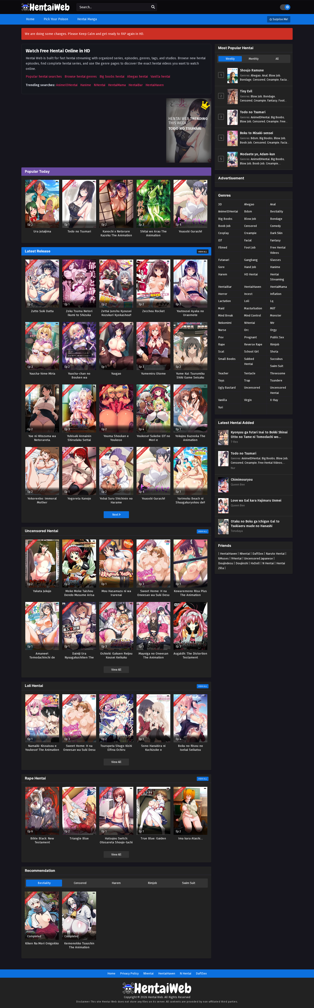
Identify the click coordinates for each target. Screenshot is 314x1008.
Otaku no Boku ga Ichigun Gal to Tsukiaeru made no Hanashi (255, 524)
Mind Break (225, 315)
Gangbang (251, 260)
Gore (221, 267)
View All (202, 252)
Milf (272, 308)
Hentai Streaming (277, 277)
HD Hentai (251, 274)
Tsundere (276, 380)
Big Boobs (277, 117)
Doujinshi (242, 563)
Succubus (276, 359)
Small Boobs (227, 359)
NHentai (99, 85)
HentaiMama (117, 85)
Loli (246, 301)
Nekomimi (224, 323)
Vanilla (222, 400)
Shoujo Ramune (252, 70)
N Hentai (268, 563)
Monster (275, 315)
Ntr (272, 323)
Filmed (222, 247)
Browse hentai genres (81, 77)
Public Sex (277, 337)
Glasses (275, 260)
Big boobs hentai (112, 77)
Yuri (220, 407)
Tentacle (249, 373)
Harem (116, 883)
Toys (221, 380)
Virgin (248, 400)
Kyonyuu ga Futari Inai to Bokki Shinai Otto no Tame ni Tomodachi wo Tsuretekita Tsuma (259, 434)
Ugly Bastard (227, 387)
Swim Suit (188, 883)
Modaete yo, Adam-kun (257, 154)
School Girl (251, 351)
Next (115, 514)
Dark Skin (276, 233)
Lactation (224, 301)
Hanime (85, 85)
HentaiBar (135, 85)
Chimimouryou (242, 480)
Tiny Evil (246, 91)
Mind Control (252, 315)
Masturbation (253, 308)
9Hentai (236, 558)
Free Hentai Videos (277, 250)
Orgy (273, 330)
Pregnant (250, 337)
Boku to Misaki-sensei (256, 133)
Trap (247, 380)
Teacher (223, 373)
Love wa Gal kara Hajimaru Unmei (256, 501)
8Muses (223, 558)
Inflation (275, 294)
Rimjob (152, 883)
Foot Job (250, 247)
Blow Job (274, 75)
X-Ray (274, 400)
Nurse (222, 330)
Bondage (245, 79)
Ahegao (256, 75)
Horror (222, 294)
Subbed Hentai (249, 361)
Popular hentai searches (44, 77)
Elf (220, 240)
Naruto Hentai (275, 553)
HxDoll (255, 563)
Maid (221, 308)
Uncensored (252, 387)
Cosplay (223, 233)
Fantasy (272, 100)
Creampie (273, 79)
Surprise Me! (280, 19)
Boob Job (246, 142)
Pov (220, 337)
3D (220, 204)
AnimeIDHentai (66, 85)
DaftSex (257, 553)
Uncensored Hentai (278, 390)
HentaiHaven (155, 85)
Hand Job (250, 267)
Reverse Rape (253, 344)
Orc (246, 330)
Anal (265, 75)
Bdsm (254, 138)
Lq (271, 301)
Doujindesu (225, 563)
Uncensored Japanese (258, 558)
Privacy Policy (129, 973)
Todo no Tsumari (252, 112)
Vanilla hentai (160, 77)
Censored (80, 883)
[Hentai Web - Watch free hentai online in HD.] (45, 9)
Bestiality (44, 883)
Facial (283, 79)
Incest (248, 294)
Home (111, 973)
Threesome (277, 373)
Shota (274, 351)
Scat (221, 351)
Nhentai (245, 553)
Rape (221, 344)
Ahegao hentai (137, 77)
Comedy (275, 226)
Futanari (223, 260)
